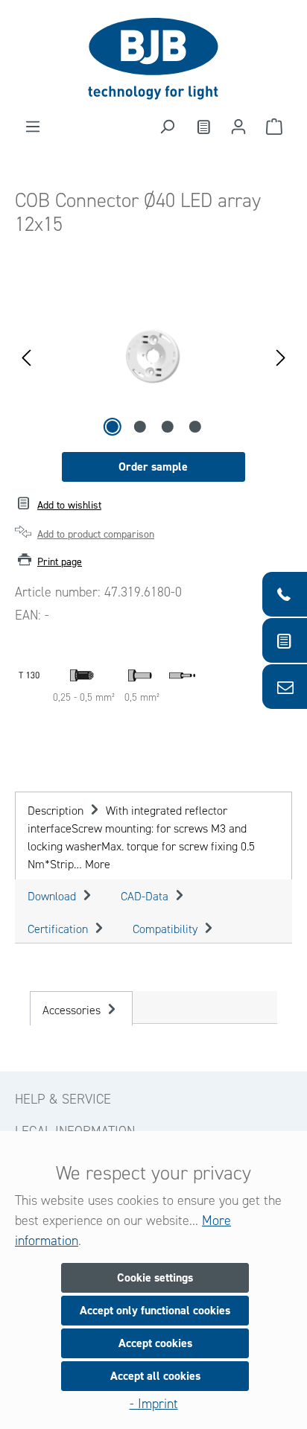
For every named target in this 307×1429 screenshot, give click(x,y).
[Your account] (238, 126)
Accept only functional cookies (155, 1310)
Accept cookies (155, 1343)
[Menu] (33, 126)
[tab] (153, 835)
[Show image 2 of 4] (139, 427)
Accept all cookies (155, 1376)
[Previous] (26, 356)
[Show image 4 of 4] (194, 427)
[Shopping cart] (274, 126)
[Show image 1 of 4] (112, 427)
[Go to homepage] (153, 59)
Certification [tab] (59, 929)
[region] (153, 356)
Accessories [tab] (73, 1010)
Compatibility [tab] (166, 929)
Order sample (153, 466)
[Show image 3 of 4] (167, 427)
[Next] (281, 356)
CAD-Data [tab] (146, 896)
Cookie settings (155, 1277)
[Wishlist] (203, 126)
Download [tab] (53, 896)
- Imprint (154, 1403)
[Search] (167, 126)
